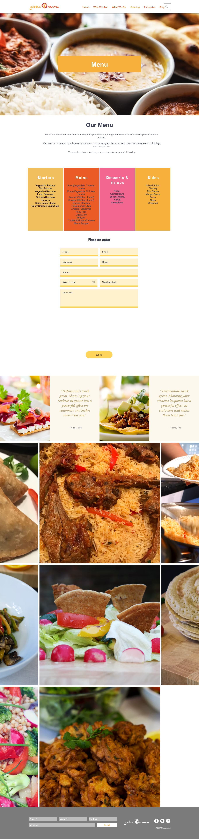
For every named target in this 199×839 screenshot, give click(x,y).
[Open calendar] (93, 282)
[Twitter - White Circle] (162, 821)
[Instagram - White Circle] (168, 821)
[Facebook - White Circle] (156, 821)
